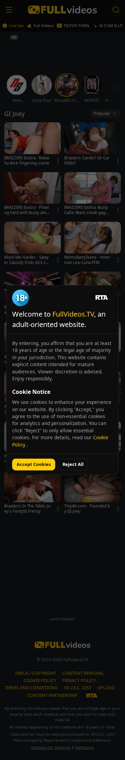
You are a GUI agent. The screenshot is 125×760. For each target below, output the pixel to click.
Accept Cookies (34, 464)
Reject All (73, 464)
